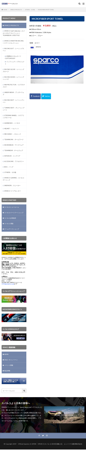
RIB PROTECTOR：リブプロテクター (14, 86)
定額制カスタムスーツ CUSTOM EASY (13, 57)
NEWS (6, 354)
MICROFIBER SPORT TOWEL (46, 9)
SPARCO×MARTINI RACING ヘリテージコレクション (13, 42)
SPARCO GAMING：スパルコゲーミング (13, 179)
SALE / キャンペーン (11, 360)
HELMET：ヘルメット (11, 128)
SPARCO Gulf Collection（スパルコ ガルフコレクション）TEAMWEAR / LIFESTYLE (14, 33)
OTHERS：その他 (30, 9)
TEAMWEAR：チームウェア (13, 150)
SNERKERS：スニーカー (12, 185)
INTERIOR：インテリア (12, 156)
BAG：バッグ (8, 167)
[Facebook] (35, 96)
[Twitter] (46, 96)
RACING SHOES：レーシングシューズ (13, 78)
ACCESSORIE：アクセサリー (14, 161)
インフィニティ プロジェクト (14, 63)
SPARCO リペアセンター (12, 191)
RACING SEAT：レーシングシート (13, 101)
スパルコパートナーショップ (13, 212)
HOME (5, 9)
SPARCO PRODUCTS (16, 9)
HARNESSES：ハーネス (12, 123)
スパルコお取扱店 (10, 218)
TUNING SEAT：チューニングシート (13, 109)
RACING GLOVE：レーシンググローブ (13, 70)
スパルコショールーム (11, 207)
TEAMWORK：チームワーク (13, 139)
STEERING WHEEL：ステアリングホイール (13, 116)
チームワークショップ (11, 229)
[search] (24, 391)
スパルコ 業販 (8, 223)
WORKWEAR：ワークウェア (14, 145)
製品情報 (7, 371)
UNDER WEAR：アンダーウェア (13, 93)
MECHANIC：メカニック (12, 134)
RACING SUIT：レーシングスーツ (13, 50)
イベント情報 (8, 365)
